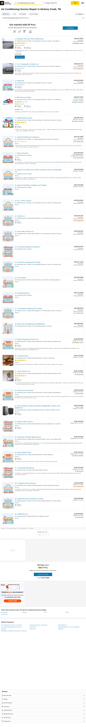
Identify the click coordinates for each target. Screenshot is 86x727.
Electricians (56, 485)
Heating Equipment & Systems (40, 358)
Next (49, 535)
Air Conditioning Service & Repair (23, 41)
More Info (22, 45)
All (15, 14)
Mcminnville (4, 612)
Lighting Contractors (44, 516)
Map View (7, 14)
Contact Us (21, 57)
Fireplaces (61, 629)
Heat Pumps (55, 139)
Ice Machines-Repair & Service (52, 410)
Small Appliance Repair (38, 410)
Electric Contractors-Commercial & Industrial (43, 66)
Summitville (4, 614)
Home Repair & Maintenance (58, 439)
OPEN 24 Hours (24, 18)
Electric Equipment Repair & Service (41, 439)
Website (17, 45)
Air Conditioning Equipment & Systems (42, 139)
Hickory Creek (12, 528)
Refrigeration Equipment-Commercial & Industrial (14, 630)
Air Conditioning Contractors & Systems (42, 41)
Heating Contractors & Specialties (61, 202)
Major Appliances (36, 218)
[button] (82, 3)
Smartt (67, 612)
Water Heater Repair (37, 470)
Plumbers (45, 470)
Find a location (79, 98)
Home (2, 528)
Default (80, 14)
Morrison (25, 612)
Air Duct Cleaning (36, 500)
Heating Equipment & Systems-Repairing (60, 279)
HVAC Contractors (22, 528)
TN (6, 528)
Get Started (70, 28)
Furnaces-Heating (36, 120)
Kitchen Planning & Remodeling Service (53, 392)
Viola (45, 612)
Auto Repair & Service (58, 41)
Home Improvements (37, 392)
